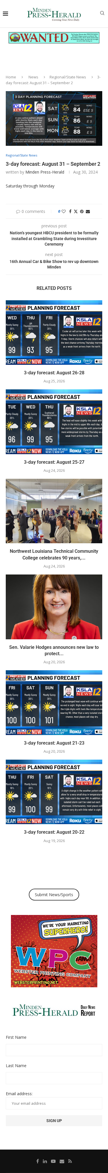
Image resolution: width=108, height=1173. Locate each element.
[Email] (62, 1161)
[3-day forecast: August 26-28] (54, 332)
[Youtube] (53, 1161)
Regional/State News (68, 77)
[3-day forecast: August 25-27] (54, 421)
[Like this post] (64, 211)
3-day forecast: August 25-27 (54, 462)
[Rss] (70, 1161)
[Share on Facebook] (70, 211)
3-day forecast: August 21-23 (54, 743)
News (33, 77)
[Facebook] (37, 1161)
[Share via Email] (88, 211)
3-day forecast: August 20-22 (54, 832)
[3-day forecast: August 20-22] (54, 792)
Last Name (16, 1065)
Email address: (19, 1093)
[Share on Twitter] (76, 211)
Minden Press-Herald (44, 172)
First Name (16, 1037)
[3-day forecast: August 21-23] (54, 702)
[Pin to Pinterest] (82, 211)
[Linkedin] (45, 1161)
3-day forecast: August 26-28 (54, 372)
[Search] (102, 13)
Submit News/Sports (54, 894)
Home (11, 77)
